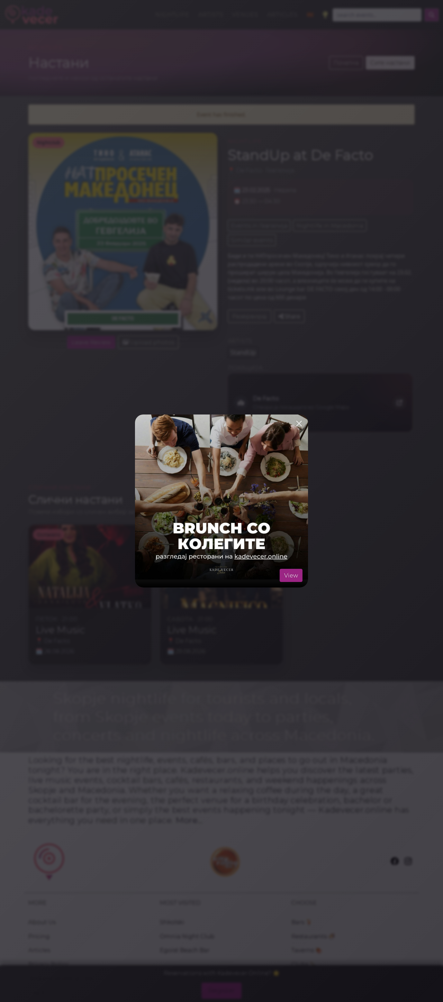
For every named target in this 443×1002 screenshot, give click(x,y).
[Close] (299, 423)
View (291, 575)
